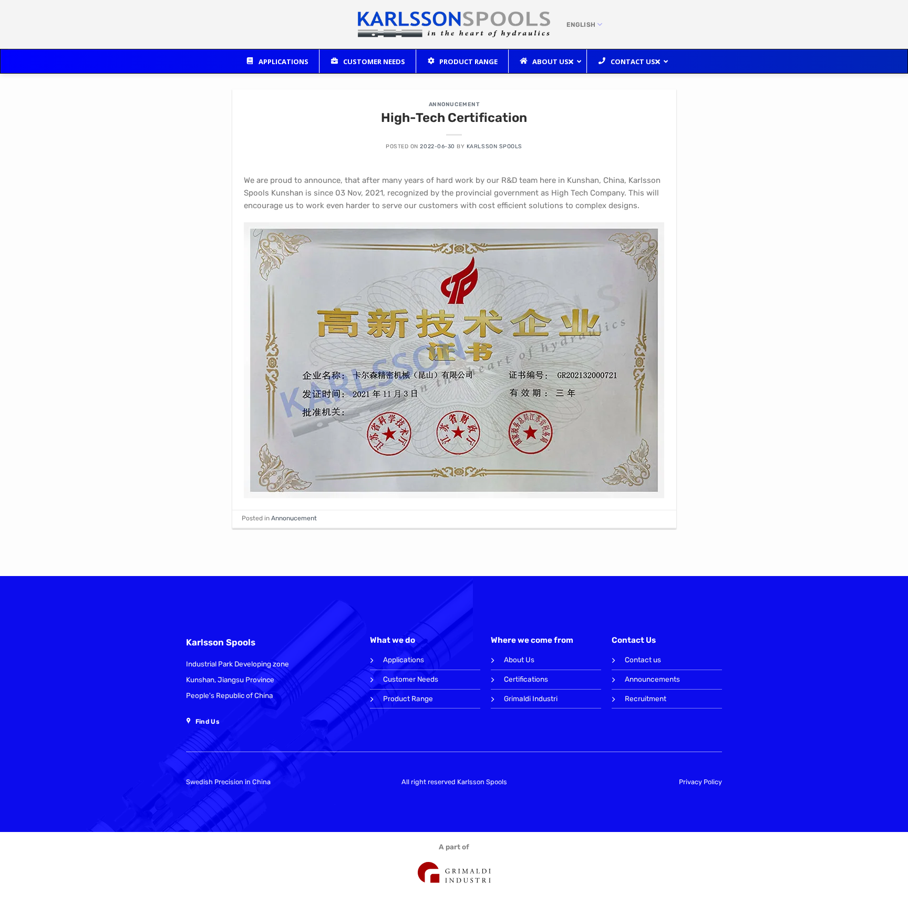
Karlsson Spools (494, 146)
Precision (228, 782)
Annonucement (454, 104)
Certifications (526, 679)
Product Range (408, 698)
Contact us (643, 659)
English (581, 24)
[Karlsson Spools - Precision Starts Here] (454, 25)
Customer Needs (410, 679)
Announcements (652, 679)
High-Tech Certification (454, 117)
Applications (403, 659)
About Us (519, 659)
